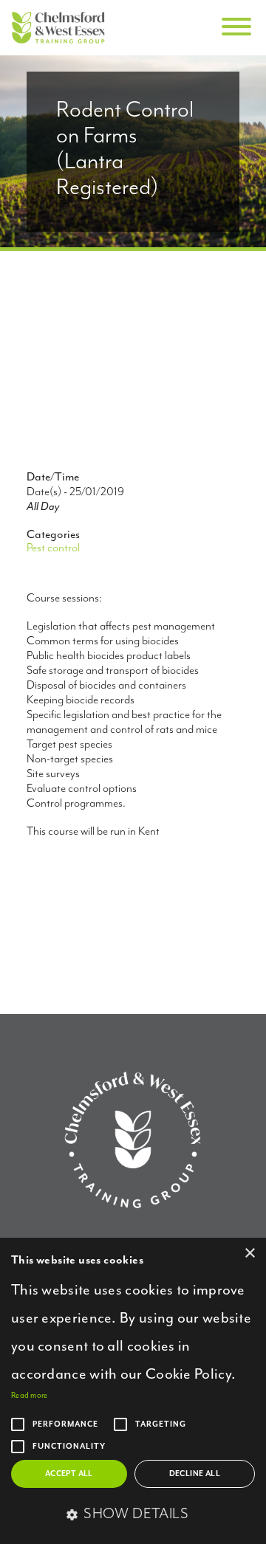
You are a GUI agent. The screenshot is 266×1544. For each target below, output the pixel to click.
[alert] (133, 1391)
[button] (133, 1515)
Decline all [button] (194, 1473)
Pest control (53, 548)
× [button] (249, 1253)
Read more (29, 1395)
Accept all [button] (69, 1473)
